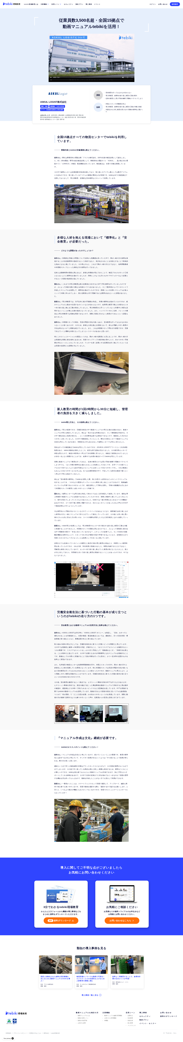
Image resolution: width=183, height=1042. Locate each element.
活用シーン (55, 4)
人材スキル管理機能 (110, 1018)
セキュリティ (68, 4)
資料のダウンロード (168, 1016)
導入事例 (89, 4)
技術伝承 (130, 1020)
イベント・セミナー (148, 1023)
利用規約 (8, 1033)
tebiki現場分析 (55, 1033)
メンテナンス (132, 1025)
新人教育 (130, 1023)
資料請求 (175, 4)
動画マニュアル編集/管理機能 (113, 1015)
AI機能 (106, 1020)
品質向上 (130, 1015)
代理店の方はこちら (35, 1033)
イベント (97, 4)
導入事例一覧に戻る (90, 995)
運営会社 (46, 1033)
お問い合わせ (163, 4)
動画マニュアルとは (84, 1015)
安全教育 (130, 1018)
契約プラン (79, 4)
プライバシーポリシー (20, 1033)
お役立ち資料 (82, 1023)
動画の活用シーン (83, 1018)
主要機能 (44, 4)
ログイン (153, 4)
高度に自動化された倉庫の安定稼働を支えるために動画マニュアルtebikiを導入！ (55, 979)
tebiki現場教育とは (31, 4)
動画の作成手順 (82, 1020)
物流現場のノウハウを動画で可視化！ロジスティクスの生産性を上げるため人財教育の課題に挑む (91, 979)
